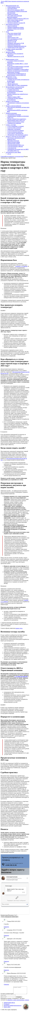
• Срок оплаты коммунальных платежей (18, 66)
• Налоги (9, 36)
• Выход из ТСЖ (11, 41)
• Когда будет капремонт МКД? (15, 10)
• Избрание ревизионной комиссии (16, 46)
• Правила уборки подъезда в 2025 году (18, 18)
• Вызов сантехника (12, 84)
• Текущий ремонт (12, 8)
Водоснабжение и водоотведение (14, 156)
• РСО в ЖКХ (11, 82)
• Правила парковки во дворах (15, 27)
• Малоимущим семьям (13, 143)
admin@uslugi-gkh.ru (9, 1002)
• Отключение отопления (14, 114)
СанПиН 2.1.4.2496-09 (21, 266)
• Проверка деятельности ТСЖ (15, 43)
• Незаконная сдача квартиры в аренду (17, 135)
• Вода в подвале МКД (13, 21)
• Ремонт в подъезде (12, 14)
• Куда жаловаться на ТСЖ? (14, 39)
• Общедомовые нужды (13, 7)
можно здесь (19, 628)
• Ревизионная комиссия (13, 44)
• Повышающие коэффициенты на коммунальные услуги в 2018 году (16, 74)
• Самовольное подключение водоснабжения (15, 91)
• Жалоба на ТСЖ (12, 40)
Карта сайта (7, 1007)
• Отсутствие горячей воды (14, 88)
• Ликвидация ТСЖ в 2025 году (15, 47)
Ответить (6, 926)
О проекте (6, 1004)
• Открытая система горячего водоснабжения (15, 99)
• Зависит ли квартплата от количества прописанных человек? (17, 71)
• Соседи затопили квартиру (15, 132)
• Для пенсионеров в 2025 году (15, 145)
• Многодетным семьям (13, 142)
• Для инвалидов (11, 148)
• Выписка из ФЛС (12, 78)
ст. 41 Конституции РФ (21, 676)
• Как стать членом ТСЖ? (14, 33)
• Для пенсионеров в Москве (15, 146)
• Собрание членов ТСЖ (13, 34)
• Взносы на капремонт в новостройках (18, 69)
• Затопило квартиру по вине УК (16, 23)
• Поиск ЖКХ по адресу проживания (17, 85)
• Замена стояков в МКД (13, 97)
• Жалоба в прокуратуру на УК (15, 56)
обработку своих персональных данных (18, 1000)
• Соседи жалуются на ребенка (15, 130)
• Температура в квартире (14, 123)
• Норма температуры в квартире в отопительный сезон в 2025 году (16, 119)
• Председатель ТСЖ (12, 37)
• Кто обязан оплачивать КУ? (15, 68)
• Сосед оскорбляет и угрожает (15, 126)
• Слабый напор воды (13, 89)
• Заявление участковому (14, 129)
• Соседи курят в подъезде (14, 127)
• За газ (9, 153)
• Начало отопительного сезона (15, 121)
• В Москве (10, 50)
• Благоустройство (12, 26)
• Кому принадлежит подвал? (15, 20)
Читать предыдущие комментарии (9, 916)
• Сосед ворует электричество (15, 133)
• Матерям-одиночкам (13, 140)
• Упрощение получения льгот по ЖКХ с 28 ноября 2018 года (18, 150)
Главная (3, 156)
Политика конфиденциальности (12, 1005)
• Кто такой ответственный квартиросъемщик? (14, 16)
